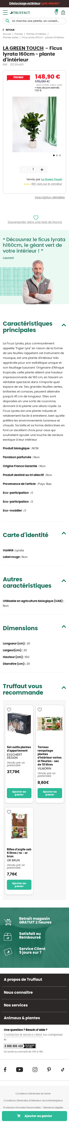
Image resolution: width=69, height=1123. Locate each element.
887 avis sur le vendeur (46, 184)
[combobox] (34, 21)
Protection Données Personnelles (22, 1107)
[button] (53, 155)
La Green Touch (51, 179)
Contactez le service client (23, 1034)
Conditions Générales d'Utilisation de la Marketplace (33, 1100)
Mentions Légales (53, 1107)
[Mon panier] (63, 12)
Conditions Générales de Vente (33, 1093)
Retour (10, 30)
